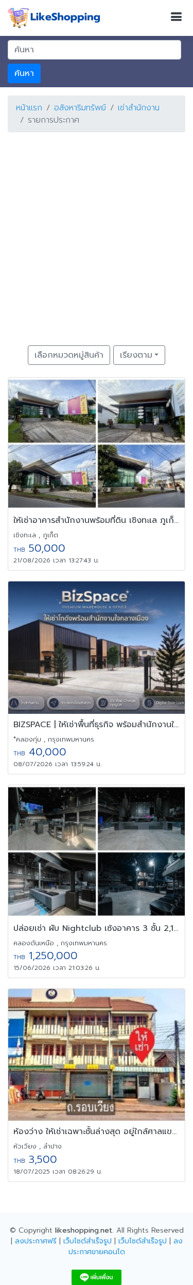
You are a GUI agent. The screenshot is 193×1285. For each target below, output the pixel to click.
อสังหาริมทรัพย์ (80, 108)
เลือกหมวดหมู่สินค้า (68, 355)
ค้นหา (24, 73)
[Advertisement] (96, 237)
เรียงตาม (136, 355)
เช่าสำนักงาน (139, 108)
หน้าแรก (29, 108)
